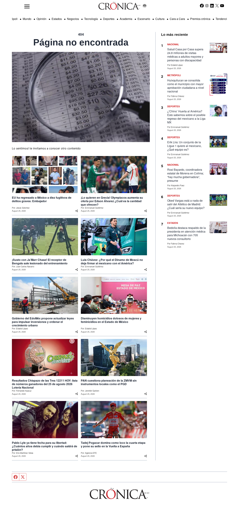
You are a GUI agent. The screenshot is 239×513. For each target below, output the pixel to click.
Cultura (159, 19)
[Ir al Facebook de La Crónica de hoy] (202, 5)
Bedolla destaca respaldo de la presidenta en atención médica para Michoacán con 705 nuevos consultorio (186, 233)
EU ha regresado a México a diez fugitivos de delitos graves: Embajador (41, 199)
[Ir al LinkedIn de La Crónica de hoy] (212, 5)
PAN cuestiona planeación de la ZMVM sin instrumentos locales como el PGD (109, 382)
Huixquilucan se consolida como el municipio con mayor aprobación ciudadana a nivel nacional (185, 85)
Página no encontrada (80, 42)
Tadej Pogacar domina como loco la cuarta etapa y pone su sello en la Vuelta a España (113, 444)
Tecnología (91, 19)
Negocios (73, 19)
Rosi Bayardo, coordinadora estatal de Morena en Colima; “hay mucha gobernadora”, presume (185, 175)
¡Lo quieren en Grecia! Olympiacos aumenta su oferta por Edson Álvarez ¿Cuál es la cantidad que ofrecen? (112, 201)
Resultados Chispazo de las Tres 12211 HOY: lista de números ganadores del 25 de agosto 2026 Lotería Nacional (45, 384)
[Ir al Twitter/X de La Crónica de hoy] (217, 5)
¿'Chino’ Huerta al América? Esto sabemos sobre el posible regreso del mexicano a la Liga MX (186, 116)
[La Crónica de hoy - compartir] (76, 210)
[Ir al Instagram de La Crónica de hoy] (207, 5)
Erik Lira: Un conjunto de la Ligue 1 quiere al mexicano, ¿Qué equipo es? (184, 145)
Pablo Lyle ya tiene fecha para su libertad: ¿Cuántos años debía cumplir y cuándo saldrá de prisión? (44, 446)
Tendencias (223, 19)
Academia (126, 19)
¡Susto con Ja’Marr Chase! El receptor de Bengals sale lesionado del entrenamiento (40, 261)
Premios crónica (200, 19)
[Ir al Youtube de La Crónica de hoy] (222, 5)
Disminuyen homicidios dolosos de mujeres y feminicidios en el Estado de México (111, 320)
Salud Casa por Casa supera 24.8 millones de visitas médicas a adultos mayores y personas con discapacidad (185, 54)
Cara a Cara (177, 19)
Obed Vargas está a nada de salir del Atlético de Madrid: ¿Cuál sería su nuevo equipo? (186, 204)
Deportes (108, 19)
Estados (57, 19)
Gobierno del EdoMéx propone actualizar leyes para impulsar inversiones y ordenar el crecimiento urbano (43, 322)
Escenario (144, 19)
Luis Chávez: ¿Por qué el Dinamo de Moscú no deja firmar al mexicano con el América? (112, 261)
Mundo (27, 19)
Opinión (41, 19)
